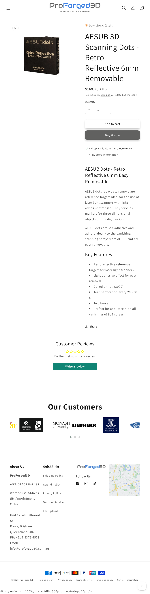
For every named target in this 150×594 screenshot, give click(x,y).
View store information (103, 154)
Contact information (128, 579)
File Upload (50, 511)
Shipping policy (105, 579)
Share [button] (93, 326)
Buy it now (112, 135)
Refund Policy (52, 484)
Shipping (105, 94)
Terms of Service (53, 502)
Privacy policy (64, 579)
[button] (8, 7)
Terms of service (84, 579)
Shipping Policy (53, 475)
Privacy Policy (52, 493)
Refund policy (46, 579)
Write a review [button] (75, 366)
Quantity (90, 101)
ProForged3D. (27, 579)
